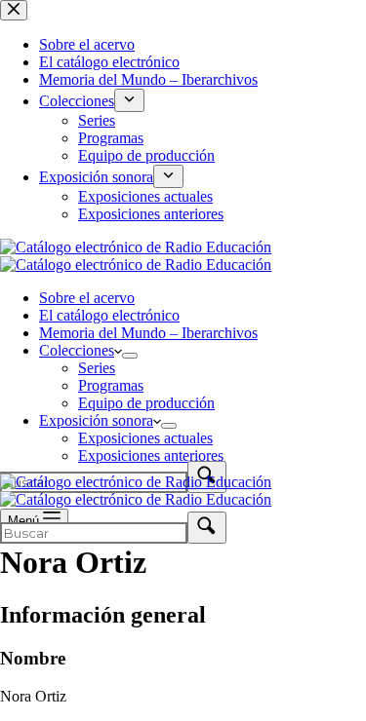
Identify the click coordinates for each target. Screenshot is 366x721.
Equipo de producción (146, 403)
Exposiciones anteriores (151, 455)
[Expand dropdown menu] (130, 356)
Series (96, 368)
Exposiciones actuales (145, 438)
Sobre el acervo (87, 297)
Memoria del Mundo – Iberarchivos (148, 332)
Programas (110, 385)
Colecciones (76, 350)
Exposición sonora (96, 420)
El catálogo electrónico (109, 315)
